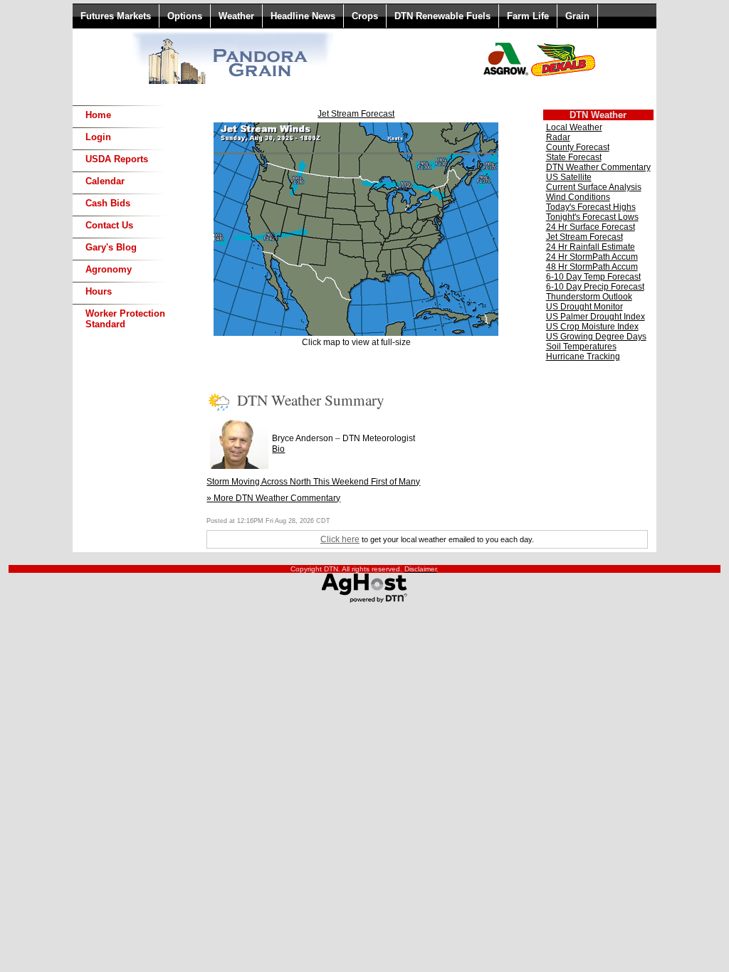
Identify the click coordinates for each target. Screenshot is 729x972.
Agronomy (108, 269)
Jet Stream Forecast (356, 114)
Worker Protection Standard (125, 318)
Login (98, 137)
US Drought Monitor (584, 307)
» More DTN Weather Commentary (273, 498)
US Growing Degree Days (596, 337)
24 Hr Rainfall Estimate (590, 247)
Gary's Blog (111, 247)
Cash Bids (107, 203)
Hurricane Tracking (583, 356)
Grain (577, 16)
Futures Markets (115, 16)
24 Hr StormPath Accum (592, 257)
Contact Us (109, 225)
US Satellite (569, 177)
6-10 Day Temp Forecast (593, 277)
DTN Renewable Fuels (442, 16)
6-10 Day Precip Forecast (595, 287)
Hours (98, 291)
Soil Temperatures (581, 347)
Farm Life (528, 16)
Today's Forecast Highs (591, 207)
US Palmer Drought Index (595, 317)
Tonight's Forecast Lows (592, 217)
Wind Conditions (578, 197)
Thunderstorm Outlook (589, 297)
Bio (278, 449)
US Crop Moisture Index (592, 327)
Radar (558, 137)
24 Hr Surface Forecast (590, 227)
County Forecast (577, 147)
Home (98, 115)
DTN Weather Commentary (598, 167)
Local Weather (574, 127)
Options (184, 16)
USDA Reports (116, 159)
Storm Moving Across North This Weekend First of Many (313, 482)
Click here (340, 539)
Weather (236, 16)
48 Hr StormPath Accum (592, 267)
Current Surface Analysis (593, 187)
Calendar (105, 181)
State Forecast (574, 157)
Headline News (303, 16)
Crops (365, 16)
